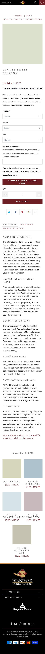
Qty (4, 189)
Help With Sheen (26, 225)
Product (6, 111)
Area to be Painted (20, 151)
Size (4, 134)
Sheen (5, 123)
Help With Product (10, 225)
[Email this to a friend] (35, 212)
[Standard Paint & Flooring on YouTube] (16, 624)
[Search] (36, 2)
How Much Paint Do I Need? (13, 229)
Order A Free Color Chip (22, 182)
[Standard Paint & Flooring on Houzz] (29, 624)
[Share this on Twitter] (9, 212)
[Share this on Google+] (28, 212)
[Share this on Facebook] (15, 212)
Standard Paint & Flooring (21, 631)
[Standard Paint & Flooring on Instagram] (24, 624)
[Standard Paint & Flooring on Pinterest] (20, 624)
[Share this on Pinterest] (22, 212)
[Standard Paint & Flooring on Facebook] (11, 624)
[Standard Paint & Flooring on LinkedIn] (33, 624)
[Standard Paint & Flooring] (22, 2)
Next (28, 16)
